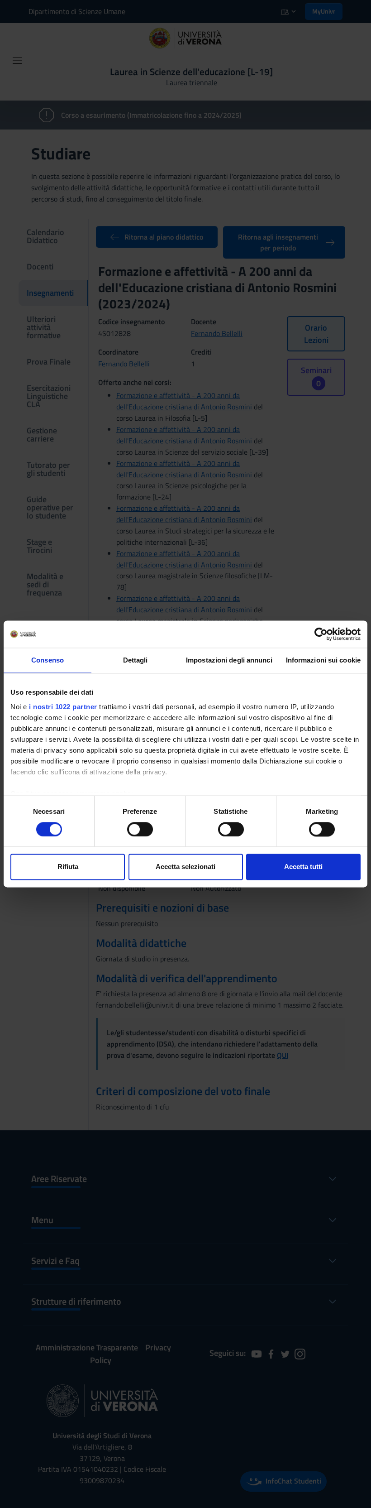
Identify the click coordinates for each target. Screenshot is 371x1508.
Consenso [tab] (47, 660)
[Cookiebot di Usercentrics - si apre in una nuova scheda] (321, 634)
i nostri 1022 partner (63, 707)
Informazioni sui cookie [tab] (323, 660)
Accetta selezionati (185, 867)
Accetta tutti (303, 867)
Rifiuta (67, 867)
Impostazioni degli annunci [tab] (229, 660)
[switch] (140, 829)
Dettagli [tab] (135, 660)
